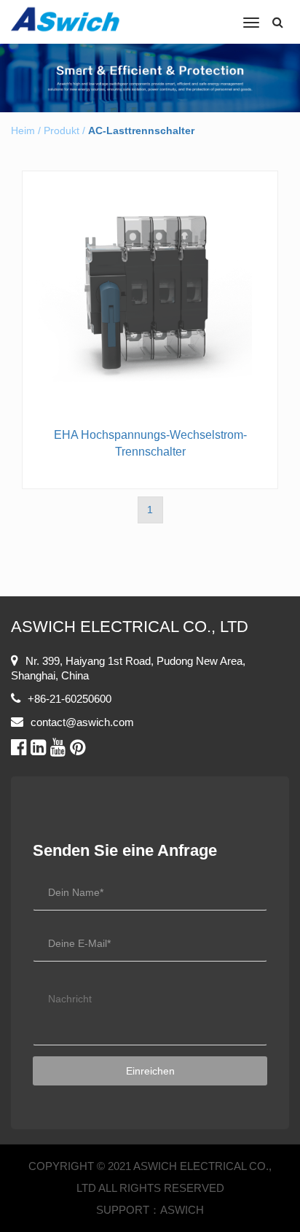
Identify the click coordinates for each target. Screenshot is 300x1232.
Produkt (61, 130)
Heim (23, 130)
